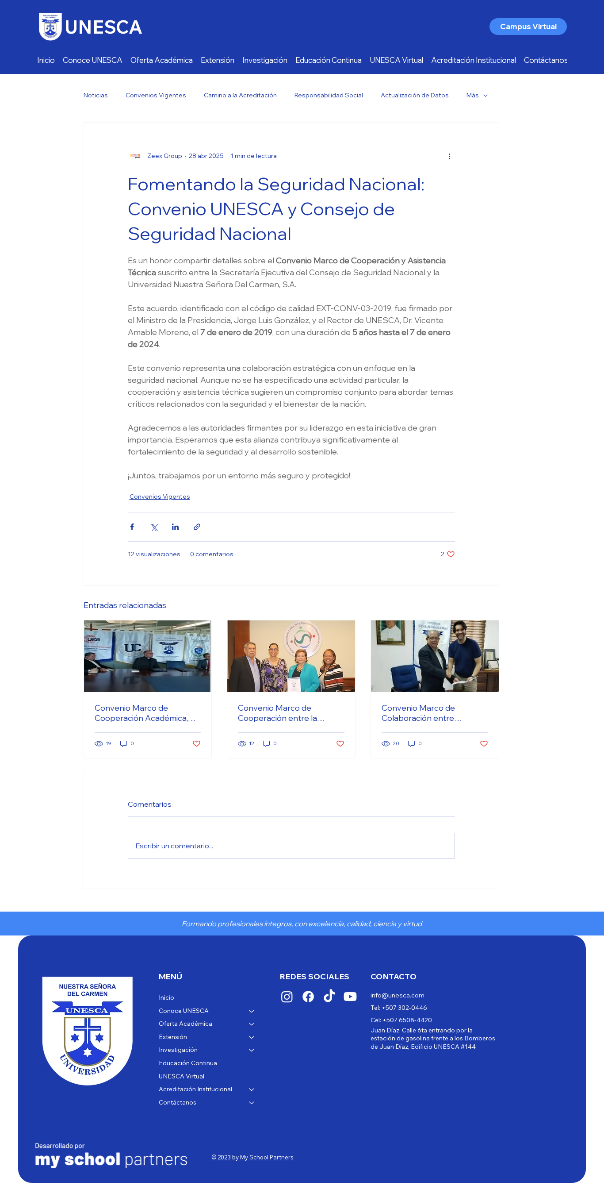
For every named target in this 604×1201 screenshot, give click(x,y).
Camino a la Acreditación (240, 95)
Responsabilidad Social (328, 95)
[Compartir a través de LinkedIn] (175, 527)
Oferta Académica (185, 1024)
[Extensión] (252, 1037)
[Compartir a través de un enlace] (197, 527)
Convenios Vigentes (156, 95)
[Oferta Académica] (252, 1024)
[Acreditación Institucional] (252, 1089)
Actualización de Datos (415, 95)
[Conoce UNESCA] (252, 1011)
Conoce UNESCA (184, 1011)
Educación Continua (188, 1063)
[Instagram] (286, 996)
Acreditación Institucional (195, 1089)
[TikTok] (329, 996)
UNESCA (103, 26)
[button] (217, 60)
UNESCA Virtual (181, 1076)
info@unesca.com (397, 995)
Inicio (166, 997)
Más (472, 95)
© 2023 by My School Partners (252, 1157)
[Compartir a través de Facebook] (132, 527)
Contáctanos (177, 1102)
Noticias (96, 95)
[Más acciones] (449, 156)
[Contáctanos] (252, 1102)
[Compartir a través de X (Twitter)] (153, 527)
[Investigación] (252, 1050)
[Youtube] (350, 996)
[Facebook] (308, 996)
